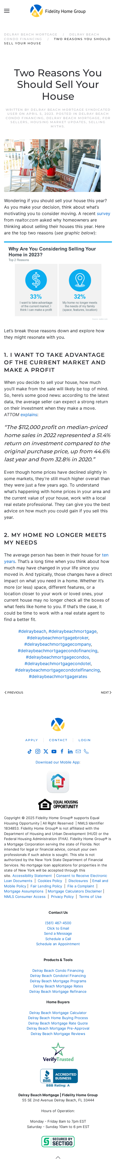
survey (103, 213)
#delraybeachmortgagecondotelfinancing (57, 670)
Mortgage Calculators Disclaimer (75, 891)
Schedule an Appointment (58, 944)
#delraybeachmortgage (73, 631)
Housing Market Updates (58, 122)
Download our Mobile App (57, 762)
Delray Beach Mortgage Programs (58, 981)
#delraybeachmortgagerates (58, 676)
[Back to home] (58, 11)
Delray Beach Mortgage (73, 118)
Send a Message (58, 933)
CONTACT (58, 740)
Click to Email (58, 928)
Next (105, 692)
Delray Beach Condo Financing (58, 970)
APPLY (31, 740)
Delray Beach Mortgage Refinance (58, 991)
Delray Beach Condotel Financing (58, 975)
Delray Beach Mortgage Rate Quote (58, 1023)
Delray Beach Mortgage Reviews (58, 1033)
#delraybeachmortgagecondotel (58, 663)
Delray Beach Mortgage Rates (58, 986)
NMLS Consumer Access (25, 896)
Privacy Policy (62, 896)
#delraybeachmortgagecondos (57, 657)
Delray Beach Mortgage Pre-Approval (58, 1028)
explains (29, 414)
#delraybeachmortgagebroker (57, 637)
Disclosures (78, 881)
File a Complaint (81, 886)
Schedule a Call (58, 939)
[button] (6, 11)
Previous (15, 692)
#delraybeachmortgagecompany (57, 644)
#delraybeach (32, 631)
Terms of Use (91, 896)
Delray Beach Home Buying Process (58, 1018)
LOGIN (85, 740)
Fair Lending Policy (46, 886)
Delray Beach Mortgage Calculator (58, 1013)
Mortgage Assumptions (23, 891)
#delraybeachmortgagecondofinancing (57, 650)
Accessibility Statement (32, 875)
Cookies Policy (50, 881)
